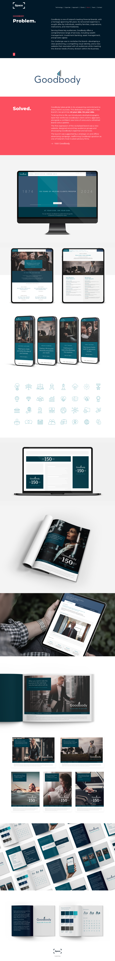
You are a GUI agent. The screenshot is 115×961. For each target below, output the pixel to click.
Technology (59, 7)
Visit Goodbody (62, 143)
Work (88, 7)
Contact (99, 7)
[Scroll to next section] (14, 54)
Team (93, 7)
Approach (75, 7)
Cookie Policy (58, 956)
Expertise (67, 7)
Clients (82, 7)
